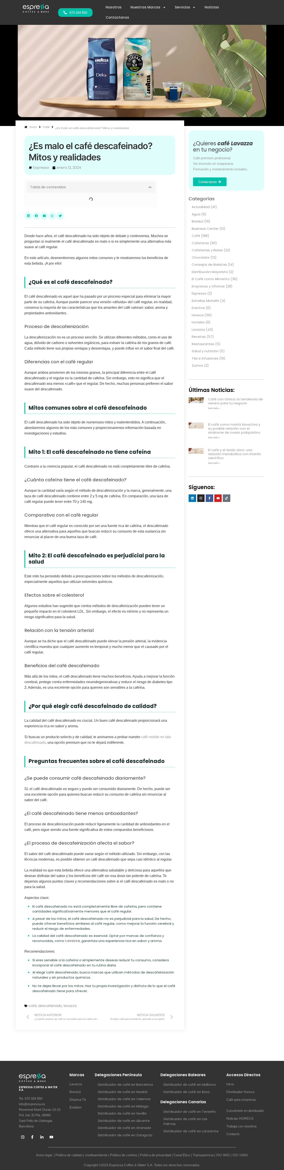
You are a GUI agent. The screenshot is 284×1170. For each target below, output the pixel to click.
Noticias (212, 7)
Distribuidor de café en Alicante (124, 1120)
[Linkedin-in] (41, 1137)
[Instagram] (201, 498)
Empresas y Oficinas (208, 286)
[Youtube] (218, 498)
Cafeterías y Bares (207, 250)
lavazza (70, 1005)
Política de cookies (123, 1155)
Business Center (205, 228)
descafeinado (50, 1005)
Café (196, 235)
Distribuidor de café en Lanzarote (191, 1131)
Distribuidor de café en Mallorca (190, 1084)
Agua (196, 214)
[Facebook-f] (209, 498)
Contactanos (117, 17)
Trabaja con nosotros (241, 1126)
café (33, 1005)
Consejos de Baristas (209, 264)
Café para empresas (241, 1099)
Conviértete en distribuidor (245, 1111)
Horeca (198, 315)
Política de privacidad (155, 1155)
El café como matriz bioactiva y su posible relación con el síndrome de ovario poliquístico (234, 428)
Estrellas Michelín (205, 300)
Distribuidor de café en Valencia (124, 1099)
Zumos (197, 365)
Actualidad (201, 207)
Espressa (199, 293)
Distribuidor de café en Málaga (123, 1106)
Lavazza (198, 329)
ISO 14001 (240, 1155)
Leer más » (214, 408)
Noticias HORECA (239, 1118)
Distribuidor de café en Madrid (122, 1091)
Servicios (182, 7)
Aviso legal (44, 1155)
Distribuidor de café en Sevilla (122, 1113)
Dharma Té (77, 1099)
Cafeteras (200, 243)
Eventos (198, 307)
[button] (150, 187)
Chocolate (200, 257)
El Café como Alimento (211, 279)
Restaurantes (203, 344)
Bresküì (197, 221)
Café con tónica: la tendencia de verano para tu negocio (235, 401)
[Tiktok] (226, 498)
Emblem (75, 1107)
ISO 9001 (223, 1155)
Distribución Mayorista (210, 271)
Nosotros (114, 7)
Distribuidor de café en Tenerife (190, 1111)
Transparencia (203, 1155)
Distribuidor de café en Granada (124, 1127)
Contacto (232, 1134)
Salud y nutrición (205, 351)
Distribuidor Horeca (240, 1092)
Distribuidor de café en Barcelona (125, 1084)
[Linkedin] (192, 498)
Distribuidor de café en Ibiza (186, 1091)
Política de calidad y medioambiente (81, 1155)
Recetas (199, 336)
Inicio (230, 1084)
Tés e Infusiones (205, 358)
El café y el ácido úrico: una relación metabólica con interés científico (234, 454)
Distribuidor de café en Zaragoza (125, 1135)
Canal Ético (182, 1155)
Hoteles (198, 322)
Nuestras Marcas (145, 7)
